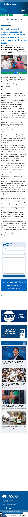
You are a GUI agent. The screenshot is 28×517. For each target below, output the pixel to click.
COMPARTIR (10, 73)
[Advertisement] (14, 447)
